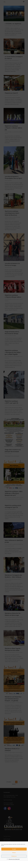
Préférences (14, 856)
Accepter (14, 849)
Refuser (14, 852)
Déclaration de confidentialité (14, 859)
